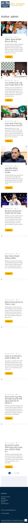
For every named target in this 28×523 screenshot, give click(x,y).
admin (17, 37)
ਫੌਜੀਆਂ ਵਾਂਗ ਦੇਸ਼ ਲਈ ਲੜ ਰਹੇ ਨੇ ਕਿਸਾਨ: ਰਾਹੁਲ (14, 303)
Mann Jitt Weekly (17, 4)
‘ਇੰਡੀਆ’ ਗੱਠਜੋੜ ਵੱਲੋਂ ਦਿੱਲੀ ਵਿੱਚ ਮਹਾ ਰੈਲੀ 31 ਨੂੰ (13, 40)
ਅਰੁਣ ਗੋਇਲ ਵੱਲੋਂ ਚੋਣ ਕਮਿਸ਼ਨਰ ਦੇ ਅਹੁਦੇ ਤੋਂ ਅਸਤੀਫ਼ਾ (11, 170)
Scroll (26, 520)
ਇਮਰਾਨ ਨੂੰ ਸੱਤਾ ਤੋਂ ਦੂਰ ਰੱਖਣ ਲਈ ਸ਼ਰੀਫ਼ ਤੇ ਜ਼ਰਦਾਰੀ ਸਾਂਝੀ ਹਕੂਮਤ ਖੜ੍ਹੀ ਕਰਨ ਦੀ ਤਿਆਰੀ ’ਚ (13, 400)
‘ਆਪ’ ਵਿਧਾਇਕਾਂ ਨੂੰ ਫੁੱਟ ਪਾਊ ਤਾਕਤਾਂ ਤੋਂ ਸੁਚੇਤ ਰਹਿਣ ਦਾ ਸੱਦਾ (14, 84)
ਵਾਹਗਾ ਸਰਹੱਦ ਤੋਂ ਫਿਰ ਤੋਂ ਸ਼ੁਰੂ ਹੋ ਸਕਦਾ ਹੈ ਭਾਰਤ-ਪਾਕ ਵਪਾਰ (13, 124)
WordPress (21, 522)
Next (18, 473)
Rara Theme (10, 522)
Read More (9, 56)
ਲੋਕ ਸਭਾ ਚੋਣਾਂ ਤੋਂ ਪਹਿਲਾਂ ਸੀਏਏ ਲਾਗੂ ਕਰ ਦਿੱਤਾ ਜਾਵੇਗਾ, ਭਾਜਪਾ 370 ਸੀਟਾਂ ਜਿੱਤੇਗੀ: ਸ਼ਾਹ (14, 448)
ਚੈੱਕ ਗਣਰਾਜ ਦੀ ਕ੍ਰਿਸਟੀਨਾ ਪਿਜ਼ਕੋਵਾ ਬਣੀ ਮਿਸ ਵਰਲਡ (13, 212)
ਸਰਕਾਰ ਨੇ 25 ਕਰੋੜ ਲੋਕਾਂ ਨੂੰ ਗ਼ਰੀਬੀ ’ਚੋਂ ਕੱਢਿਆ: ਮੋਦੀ (13, 357)
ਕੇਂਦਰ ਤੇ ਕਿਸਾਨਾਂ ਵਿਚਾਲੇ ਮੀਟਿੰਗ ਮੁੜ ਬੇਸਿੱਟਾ (12, 257)
